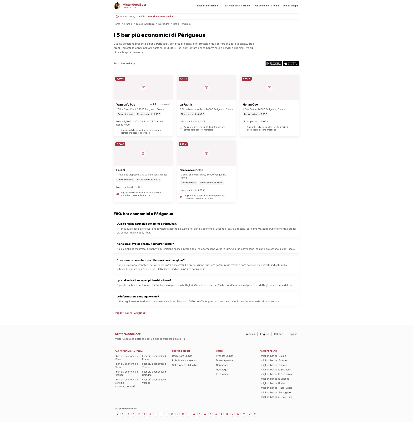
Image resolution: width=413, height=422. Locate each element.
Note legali (222, 369)
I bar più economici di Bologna (154, 373)
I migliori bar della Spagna (274, 378)
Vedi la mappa (290, 5)
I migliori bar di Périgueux (130, 313)
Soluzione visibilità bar (185, 365)
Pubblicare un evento (184, 360)
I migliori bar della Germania (276, 374)
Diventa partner (225, 360)
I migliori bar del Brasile (273, 360)
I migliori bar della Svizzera (275, 369)
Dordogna (163, 23)
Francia (128, 23)
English (264, 334)
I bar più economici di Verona (154, 381)
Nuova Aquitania (145, 23)
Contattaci (222, 365)
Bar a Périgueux (182, 23)
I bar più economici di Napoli (127, 365)
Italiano (278, 334)
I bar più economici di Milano (127, 357)
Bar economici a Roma (266, 5)
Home (117, 23)
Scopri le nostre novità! (161, 16)
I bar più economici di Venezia (127, 381)
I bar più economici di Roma (154, 357)
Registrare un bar (182, 355)
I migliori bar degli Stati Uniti (276, 396)
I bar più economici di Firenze (127, 373)
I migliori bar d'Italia (207, 5)
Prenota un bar (224, 355)
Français (250, 334)
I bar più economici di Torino (154, 365)
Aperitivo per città (125, 386)
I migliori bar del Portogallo (275, 392)
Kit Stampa (222, 374)
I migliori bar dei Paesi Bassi (276, 387)
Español (293, 334)
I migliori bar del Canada (273, 365)
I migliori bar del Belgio (273, 355)
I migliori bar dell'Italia (272, 383)
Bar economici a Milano (238, 5)
